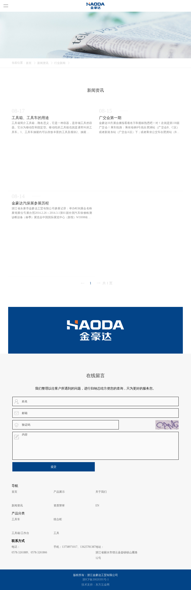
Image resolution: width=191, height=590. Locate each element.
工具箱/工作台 (20, 533)
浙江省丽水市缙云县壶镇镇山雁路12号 (116, 555)
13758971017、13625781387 (79, 546)
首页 (28, 63)
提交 (53, 466)
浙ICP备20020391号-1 (95, 579)
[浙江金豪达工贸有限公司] (95, 6)
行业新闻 (59, 63)
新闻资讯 (42, 63)
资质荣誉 (59, 505)
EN (97, 505)
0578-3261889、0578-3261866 (29, 552)
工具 (56, 533)
